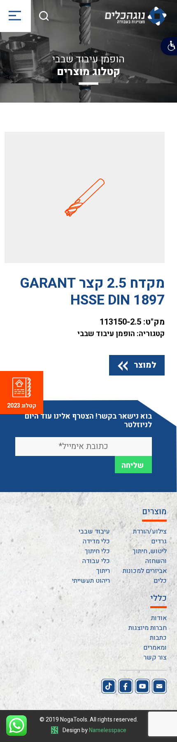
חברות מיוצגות (147, 628)
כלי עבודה (96, 561)
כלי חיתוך (97, 551)
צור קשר (155, 657)
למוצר (145, 365)
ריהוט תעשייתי (91, 581)
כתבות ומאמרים (155, 643)
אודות (159, 618)
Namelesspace (107, 730)
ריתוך (103, 571)
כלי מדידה (96, 541)
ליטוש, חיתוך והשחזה (150, 556)
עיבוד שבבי (94, 531)
